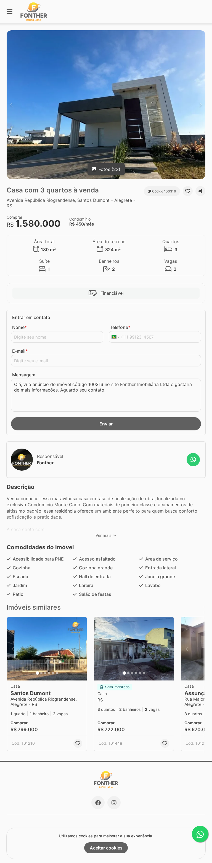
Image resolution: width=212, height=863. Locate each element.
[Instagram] (114, 802)
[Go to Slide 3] (45, 673)
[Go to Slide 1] (37, 673)
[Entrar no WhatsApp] (193, 459)
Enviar (106, 424)
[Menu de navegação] (9, 11)
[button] (106, 104)
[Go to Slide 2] (41, 673)
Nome (19, 327)
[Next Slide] (200, 104)
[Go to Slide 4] (49, 673)
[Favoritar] (188, 191)
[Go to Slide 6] (57, 673)
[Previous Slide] (11, 104)
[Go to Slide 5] (53, 673)
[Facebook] (98, 802)
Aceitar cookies (106, 848)
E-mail (20, 351)
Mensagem (23, 374)
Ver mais (104, 535)
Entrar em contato (31, 317)
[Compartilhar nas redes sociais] (200, 191)
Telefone (120, 327)
